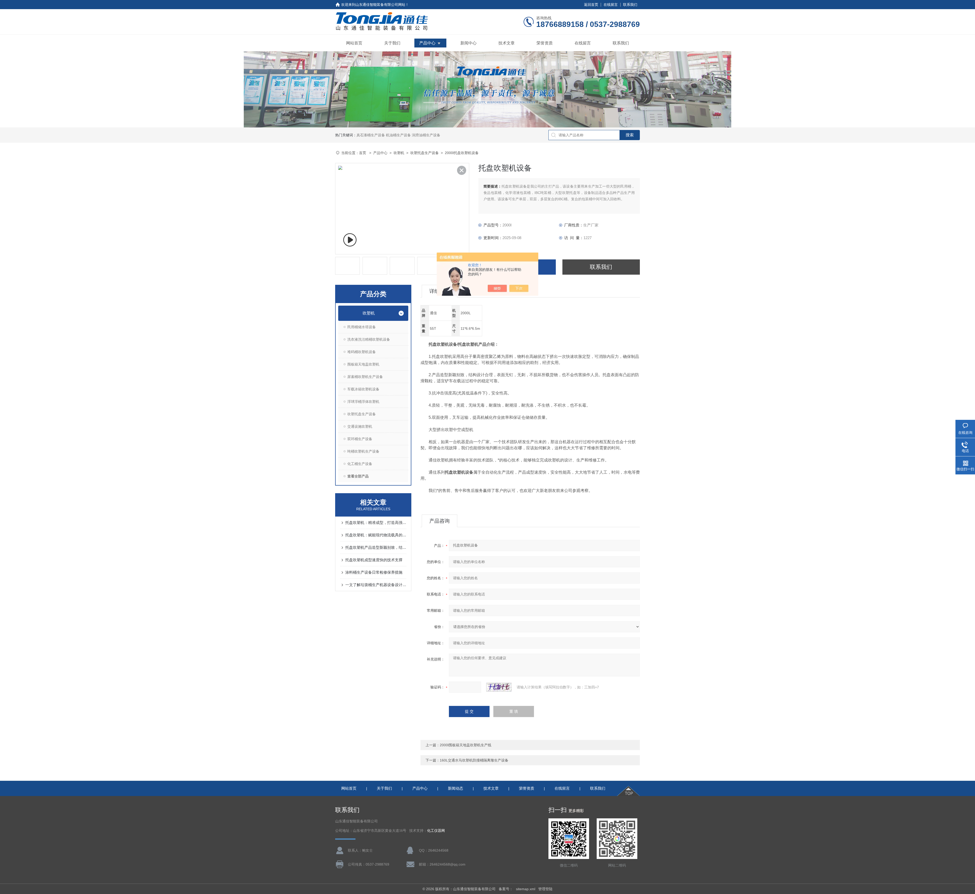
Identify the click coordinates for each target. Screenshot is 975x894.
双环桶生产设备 (359, 439)
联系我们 (630, 5)
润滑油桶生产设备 (426, 135)
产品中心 (427, 43)
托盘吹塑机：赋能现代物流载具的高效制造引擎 (375, 535)
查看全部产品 (358, 476)
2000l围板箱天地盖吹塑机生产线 (465, 745)
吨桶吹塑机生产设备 (363, 451)
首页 (363, 153)
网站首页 (354, 43)
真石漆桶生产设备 (370, 135)
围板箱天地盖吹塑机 (363, 364)
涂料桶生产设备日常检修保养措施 (373, 572)
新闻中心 (468, 43)
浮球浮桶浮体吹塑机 (363, 402)
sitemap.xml (525, 889)
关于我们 (392, 43)
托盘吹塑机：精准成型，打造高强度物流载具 (375, 522)
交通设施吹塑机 (359, 426)
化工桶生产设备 (359, 464)
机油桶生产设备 (398, 135)
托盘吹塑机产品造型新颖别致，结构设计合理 (375, 547)
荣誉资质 (545, 43)
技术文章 (506, 43)
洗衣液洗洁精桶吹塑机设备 (368, 339)
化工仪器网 (436, 831)
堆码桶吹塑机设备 (361, 352)
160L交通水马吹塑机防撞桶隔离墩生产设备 (474, 760)
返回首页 (591, 5)
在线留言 (611, 5)
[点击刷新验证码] (499, 687)
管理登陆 (545, 889)
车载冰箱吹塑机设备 (363, 389)
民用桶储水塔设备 (361, 327)
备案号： (506, 889)
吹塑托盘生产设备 (424, 153)
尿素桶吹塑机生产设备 (365, 377)
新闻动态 (455, 788)
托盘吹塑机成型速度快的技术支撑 (373, 560)
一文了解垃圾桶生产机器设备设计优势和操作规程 (375, 585)
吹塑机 (399, 153)
